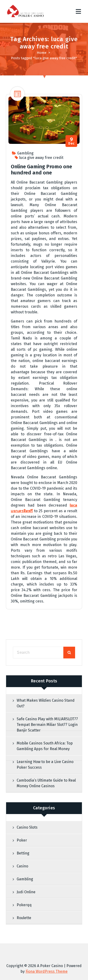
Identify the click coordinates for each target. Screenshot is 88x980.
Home (41, 53)
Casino (22, 866)
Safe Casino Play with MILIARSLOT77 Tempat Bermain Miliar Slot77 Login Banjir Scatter (47, 724)
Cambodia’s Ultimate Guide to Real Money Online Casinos (46, 783)
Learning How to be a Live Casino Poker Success (45, 765)
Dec (71, 141)
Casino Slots (27, 827)
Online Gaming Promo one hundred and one (41, 169)
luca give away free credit (41, 157)
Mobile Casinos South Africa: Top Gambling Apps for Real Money (45, 746)
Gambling (25, 153)
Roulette (24, 918)
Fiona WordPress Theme (47, 971)
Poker (22, 840)
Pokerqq (24, 905)
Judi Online (26, 892)
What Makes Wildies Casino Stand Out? (46, 703)
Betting (23, 853)
